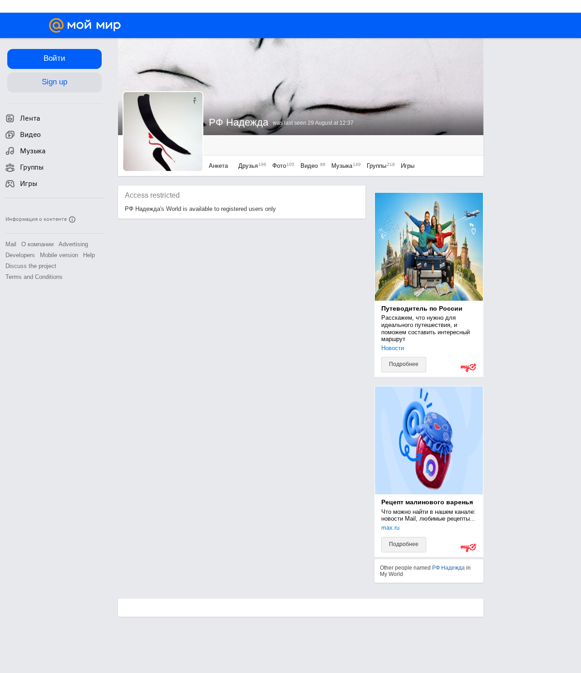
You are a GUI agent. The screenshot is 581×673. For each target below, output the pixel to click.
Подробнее (404, 364)
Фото (281, 165)
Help (89, 255)
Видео (311, 165)
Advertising (73, 244)
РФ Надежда (448, 568)
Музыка (343, 165)
